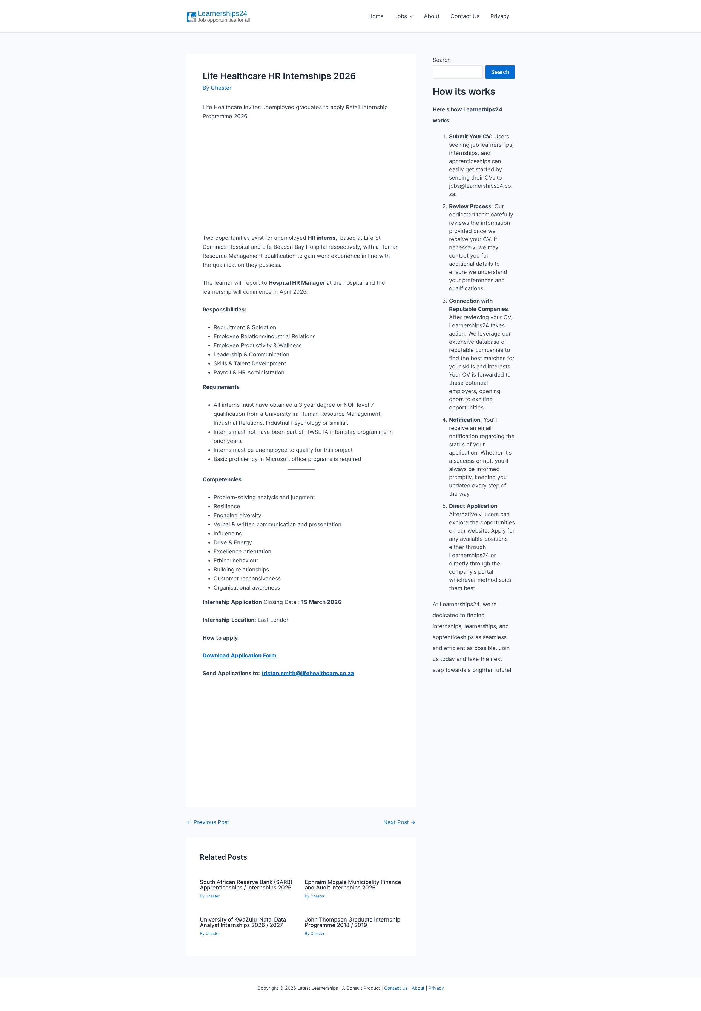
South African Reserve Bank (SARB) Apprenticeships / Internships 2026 (246, 885)
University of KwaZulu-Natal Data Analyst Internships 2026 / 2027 (243, 922)
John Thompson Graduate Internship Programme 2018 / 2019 (352, 922)
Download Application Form (239, 655)
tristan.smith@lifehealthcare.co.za (308, 673)
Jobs (401, 16)
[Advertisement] (301, 186)
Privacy (499, 16)
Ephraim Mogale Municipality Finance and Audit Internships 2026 (353, 885)
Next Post (399, 822)
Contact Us (464, 16)
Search (442, 60)
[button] (410, 16)
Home (376, 16)
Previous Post (208, 822)
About (431, 16)
